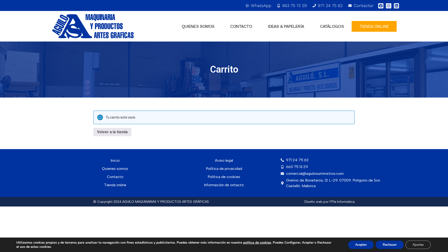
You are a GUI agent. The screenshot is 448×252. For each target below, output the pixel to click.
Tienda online (115, 185)
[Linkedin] (396, 5)
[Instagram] (388, 5)
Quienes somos (198, 26)
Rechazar (390, 244)
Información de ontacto (224, 185)
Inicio (115, 160)
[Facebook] (380, 5)
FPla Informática (342, 202)
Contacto (241, 26)
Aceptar (361, 244)
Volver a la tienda (112, 132)
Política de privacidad (224, 168)
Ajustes (418, 244)
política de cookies (257, 242)
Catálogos (332, 26)
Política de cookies (224, 177)
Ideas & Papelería (286, 26)
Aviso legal (224, 160)
